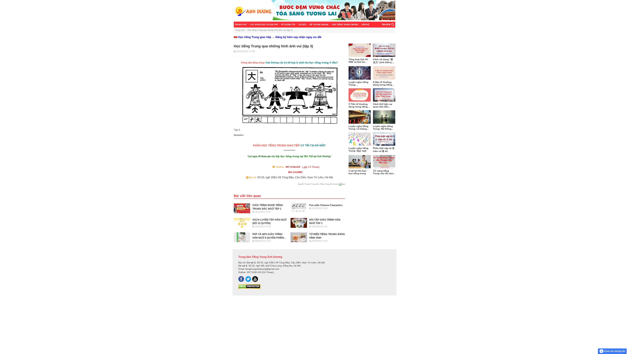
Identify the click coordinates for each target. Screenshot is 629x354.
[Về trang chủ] (314, 11)
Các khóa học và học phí (264, 24)
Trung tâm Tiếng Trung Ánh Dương (260, 256)
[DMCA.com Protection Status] (249, 288)
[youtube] (255, 279)
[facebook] (241, 279)
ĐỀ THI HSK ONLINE (319, 24)
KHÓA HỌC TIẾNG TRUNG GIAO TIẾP (277, 145)
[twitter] (248, 279)
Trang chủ (241, 24)
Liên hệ (365, 24)
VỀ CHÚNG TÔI (288, 24)
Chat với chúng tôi (614, 351)
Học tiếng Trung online (345, 24)
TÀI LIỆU (302, 24)
